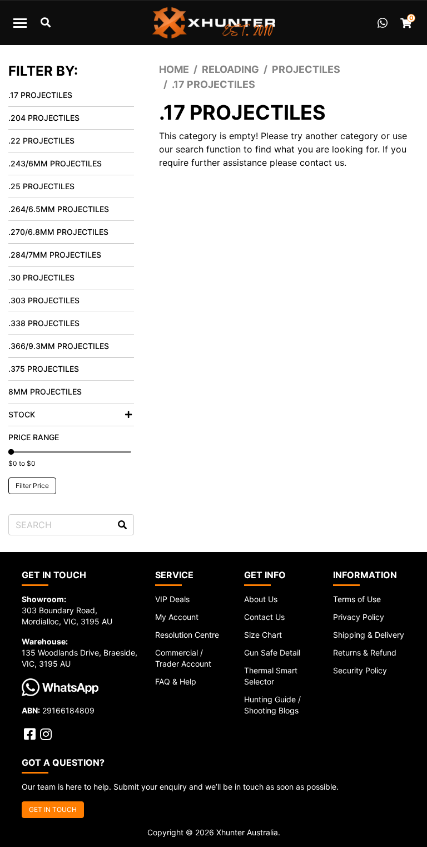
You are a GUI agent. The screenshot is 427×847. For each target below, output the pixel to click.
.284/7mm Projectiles (54, 254)
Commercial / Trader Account (183, 658)
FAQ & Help (175, 681)
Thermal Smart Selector (270, 676)
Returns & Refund (364, 652)
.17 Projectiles (40, 95)
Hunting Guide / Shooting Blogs (272, 705)
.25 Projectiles (41, 186)
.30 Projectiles (41, 277)
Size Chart (263, 634)
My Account (176, 617)
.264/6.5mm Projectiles (58, 209)
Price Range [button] (33, 437)
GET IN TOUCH (53, 809)
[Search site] (122, 524)
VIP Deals (172, 599)
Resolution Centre (187, 634)
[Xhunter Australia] (213, 23)
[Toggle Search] (45, 23)
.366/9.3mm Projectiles (58, 346)
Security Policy (360, 670)
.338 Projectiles (44, 323)
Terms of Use (357, 599)
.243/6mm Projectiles (55, 163)
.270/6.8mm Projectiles (58, 232)
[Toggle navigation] (20, 23)
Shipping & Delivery (368, 634)
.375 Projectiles (43, 368)
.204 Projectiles (44, 117)
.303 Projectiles (44, 300)
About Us (260, 599)
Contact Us (264, 617)
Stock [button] (21, 414)
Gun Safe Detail (272, 652)
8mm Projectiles (45, 391)
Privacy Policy (358, 617)
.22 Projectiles (41, 140)
